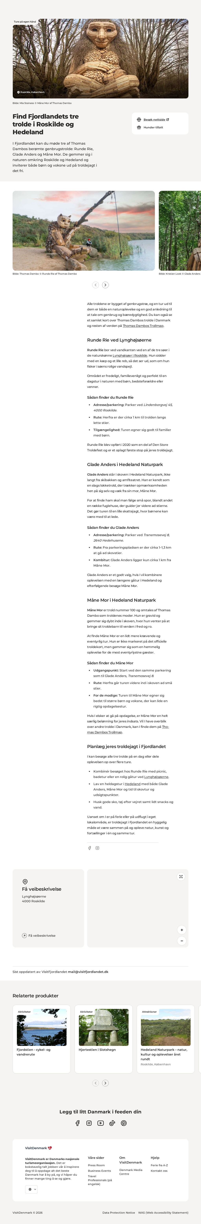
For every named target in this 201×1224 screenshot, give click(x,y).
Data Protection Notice (118, 1212)
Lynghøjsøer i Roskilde (130, 355)
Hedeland (133, 784)
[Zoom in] (181, 930)
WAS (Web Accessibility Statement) (163, 1212)
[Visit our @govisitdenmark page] (112, 1123)
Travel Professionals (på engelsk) (100, 1180)
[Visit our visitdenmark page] (100, 1123)
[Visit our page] (89, 1123)
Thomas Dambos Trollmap (143, 326)
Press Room (96, 1165)
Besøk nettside (154, 119)
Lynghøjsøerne (156, 777)
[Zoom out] (181, 940)
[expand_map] (181, 876)
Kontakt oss (159, 1171)
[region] (137, 908)
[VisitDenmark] (38, 1148)
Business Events (99, 1171)
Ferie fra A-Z (159, 1165)
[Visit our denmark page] (77, 1123)
